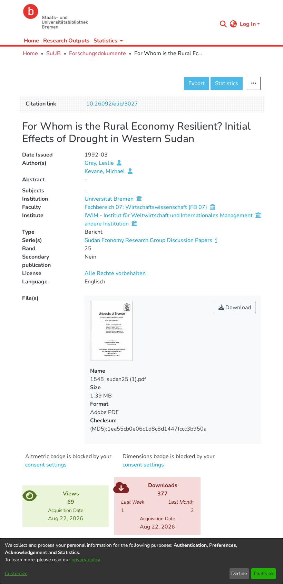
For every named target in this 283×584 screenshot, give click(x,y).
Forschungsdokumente (97, 53)
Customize (16, 573)
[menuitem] (107, 40)
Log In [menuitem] (248, 24)
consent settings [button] (46, 465)
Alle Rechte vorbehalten (115, 273)
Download (237, 307)
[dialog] (141, 561)
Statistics (226, 83)
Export (196, 83)
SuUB (53, 53)
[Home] (118, 16)
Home (31, 40)
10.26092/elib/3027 (112, 104)
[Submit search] (223, 24)
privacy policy (85, 559)
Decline (239, 573)
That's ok (263, 573)
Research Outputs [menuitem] (66, 40)
